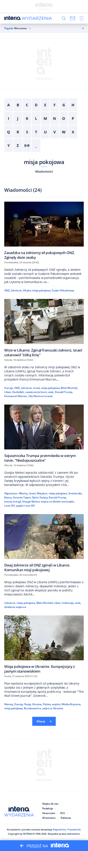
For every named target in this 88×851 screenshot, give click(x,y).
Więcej (41, 721)
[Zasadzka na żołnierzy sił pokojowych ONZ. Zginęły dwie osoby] (44, 230)
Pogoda (8, 28)
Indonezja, (68, 603)
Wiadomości (44, 171)
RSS (62, 813)
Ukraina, (37, 704)
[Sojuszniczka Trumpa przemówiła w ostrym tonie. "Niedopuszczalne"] (44, 433)
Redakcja (47, 808)
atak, (51, 392)
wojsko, (56, 704)
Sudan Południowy (63, 290)
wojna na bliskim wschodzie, (58, 501)
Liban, (8, 392)
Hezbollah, (18, 392)
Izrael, (36, 388)
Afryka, (27, 290)
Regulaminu (59, 829)
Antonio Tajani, (22, 497)
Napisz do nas (50, 803)
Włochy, (23, 493)
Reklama (66, 818)
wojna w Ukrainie (52, 708)
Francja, (9, 388)
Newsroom (48, 813)
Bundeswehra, (33, 708)
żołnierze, (16, 290)
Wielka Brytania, (71, 704)
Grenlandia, (75, 493)
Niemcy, (9, 704)
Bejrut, (8, 497)
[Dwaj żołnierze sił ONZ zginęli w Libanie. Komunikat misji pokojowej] (44, 543)
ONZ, (7, 290)
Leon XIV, (9, 505)
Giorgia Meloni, (31, 501)
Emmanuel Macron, (16, 396)
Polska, (47, 704)
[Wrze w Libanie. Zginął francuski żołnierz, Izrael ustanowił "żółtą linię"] (44, 328)
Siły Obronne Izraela (40, 396)
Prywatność (74, 829)
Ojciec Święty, (40, 497)
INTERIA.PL (29, 833)
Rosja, (27, 704)
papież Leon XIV (25, 505)
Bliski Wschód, (69, 388)
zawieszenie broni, (36, 392)
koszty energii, (13, 501)
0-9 (27, 145)
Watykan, (42, 493)
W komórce (49, 818)
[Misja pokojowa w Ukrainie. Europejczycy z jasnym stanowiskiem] (44, 644)
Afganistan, (11, 493)
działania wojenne (15, 607)
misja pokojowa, (41, 290)
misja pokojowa (44, 162)
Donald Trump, (64, 392)
